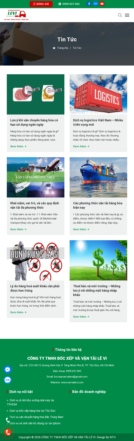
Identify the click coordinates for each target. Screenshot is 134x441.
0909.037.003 (73, 371)
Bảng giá (42, 4)
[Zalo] (8, 380)
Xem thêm (17, 146)
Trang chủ (61, 48)
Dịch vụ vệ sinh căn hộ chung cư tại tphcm (35, 423)
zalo (96, 3)
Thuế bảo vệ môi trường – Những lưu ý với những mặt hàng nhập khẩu (96, 290)
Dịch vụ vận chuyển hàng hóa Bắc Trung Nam (36, 417)
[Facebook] (8, 369)
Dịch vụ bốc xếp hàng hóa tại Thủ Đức (32, 410)
